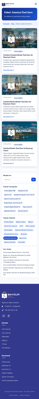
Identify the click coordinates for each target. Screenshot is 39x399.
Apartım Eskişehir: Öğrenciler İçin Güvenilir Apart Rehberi (18, 269)
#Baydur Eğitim (20, 222)
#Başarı (30, 222)
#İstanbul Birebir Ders (11, 234)
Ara (33, 179)
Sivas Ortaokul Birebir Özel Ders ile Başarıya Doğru (18, 265)
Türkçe (4, 344)
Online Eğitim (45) (9, 190)
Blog (12, 24)
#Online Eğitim (8, 222)
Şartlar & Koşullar (8, 377)
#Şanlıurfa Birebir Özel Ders (24, 230)
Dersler (5, 323)
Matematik (5, 337)
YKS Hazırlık (6, 329)
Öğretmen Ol (6, 365)
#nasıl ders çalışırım (10, 226)
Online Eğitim (18, 51)
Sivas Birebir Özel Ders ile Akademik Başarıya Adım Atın (19, 273)
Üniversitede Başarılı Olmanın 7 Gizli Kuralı (16, 252)
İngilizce (4, 340)
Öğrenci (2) (7, 195)
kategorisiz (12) (23, 190)
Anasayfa (6, 24)
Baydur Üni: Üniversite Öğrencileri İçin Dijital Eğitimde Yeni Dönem (16, 256)
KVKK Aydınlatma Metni (10, 380)
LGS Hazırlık (6, 333)
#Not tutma (22, 238)
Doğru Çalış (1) (27, 207)
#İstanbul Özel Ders (10, 238)
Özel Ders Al (6, 369)
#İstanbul (24, 234)
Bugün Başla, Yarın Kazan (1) (13, 203)
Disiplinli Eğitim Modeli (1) (12, 207)
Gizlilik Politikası (7, 373)
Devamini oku (8, 70)
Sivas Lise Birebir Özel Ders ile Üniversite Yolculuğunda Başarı (16, 261)
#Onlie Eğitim (8, 230)
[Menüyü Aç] (35, 4)
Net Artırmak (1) (23, 211)
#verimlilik (21, 242)
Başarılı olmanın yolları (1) (12, 199)
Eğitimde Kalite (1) (9, 211)
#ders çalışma (30, 226)
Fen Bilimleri (6, 348)
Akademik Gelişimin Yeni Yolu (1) (24, 195)
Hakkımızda (6, 362)
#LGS (21, 226)
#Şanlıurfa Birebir (10, 242)
